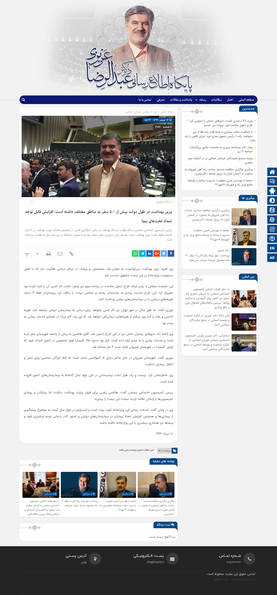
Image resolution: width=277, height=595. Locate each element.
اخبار (230, 100)
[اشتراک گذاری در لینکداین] (149, 253)
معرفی (161, 100)
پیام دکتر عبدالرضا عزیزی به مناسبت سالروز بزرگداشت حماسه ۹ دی (221, 149)
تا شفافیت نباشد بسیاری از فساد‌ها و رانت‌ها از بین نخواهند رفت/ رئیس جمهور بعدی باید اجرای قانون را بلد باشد (220, 136)
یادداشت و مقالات (181, 100)
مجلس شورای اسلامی (137, 112)
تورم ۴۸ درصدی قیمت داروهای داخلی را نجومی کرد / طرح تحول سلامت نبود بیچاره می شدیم (220, 123)
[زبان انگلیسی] (272, 248)
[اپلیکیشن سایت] (272, 191)
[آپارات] (272, 220)
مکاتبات (216, 100)
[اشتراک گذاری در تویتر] (164, 253)
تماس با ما (144, 100)
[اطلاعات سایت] (272, 239)
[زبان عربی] (272, 258)
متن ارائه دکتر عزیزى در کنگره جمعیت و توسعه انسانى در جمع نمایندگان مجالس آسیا (206, 320)
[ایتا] (272, 210)
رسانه (202, 100)
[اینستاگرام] (272, 229)
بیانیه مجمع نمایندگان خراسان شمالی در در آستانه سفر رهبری (220, 160)
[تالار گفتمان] (272, 182)
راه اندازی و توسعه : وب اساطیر (234, 579)
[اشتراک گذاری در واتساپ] (135, 253)
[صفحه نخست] (272, 172)
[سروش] (272, 201)
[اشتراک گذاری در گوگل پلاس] (156, 253)
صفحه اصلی (246, 100)
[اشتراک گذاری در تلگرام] (142, 253)
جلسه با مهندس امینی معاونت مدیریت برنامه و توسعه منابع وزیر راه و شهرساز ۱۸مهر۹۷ (118, 505)
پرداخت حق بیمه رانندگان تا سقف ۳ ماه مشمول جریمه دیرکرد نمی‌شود (79, 503)
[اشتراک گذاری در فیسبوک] (171, 253)
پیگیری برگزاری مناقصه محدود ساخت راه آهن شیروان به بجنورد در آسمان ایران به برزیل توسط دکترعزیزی (156, 507)
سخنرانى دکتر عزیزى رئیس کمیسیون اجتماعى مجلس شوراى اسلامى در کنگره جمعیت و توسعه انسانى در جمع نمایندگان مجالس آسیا (206, 342)
